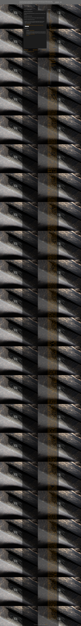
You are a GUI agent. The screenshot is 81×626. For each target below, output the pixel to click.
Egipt (48, 177)
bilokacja (53, 122)
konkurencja (55, 267)
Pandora (50, 379)
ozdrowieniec (49, 377)
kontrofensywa (53, 270)
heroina (54, 217)
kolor (51, 259)
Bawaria (50, 115)
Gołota (53, 207)
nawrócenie (49, 335)
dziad (49, 173)
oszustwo (49, 375)
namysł (51, 331)
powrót (56, 415)
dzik (48, 176)
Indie (53, 227)
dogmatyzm (53, 162)
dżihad (56, 176)
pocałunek (50, 396)
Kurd (48, 285)
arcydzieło (49, 103)
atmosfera (54, 106)
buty (52, 132)
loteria (54, 294)
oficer (54, 365)
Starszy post (44, 49)
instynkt (51, 231)
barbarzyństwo (49, 114)
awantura (48, 110)
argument (56, 103)
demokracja (55, 154)
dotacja (48, 166)
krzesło (50, 281)
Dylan (51, 169)
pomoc (51, 407)
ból (53, 127)
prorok (48, 429)
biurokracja (49, 124)
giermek (51, 203)
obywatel (53, 360)
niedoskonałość (49, 339)
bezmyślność (52, 117)
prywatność (52, 433)
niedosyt (51, 339)
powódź (54, 415)
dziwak (52, 176)
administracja (49, 89)
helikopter (49, 217)
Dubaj (54, 167)
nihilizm (56, 353)
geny (48, 202)
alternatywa (54, 93)
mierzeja (48, 314)
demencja (53, 153)
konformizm (49, 266)
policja (49, 404)
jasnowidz (48, 238)
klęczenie (48, 254)
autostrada (49, 109)
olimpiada (51, 369)
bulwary (48, 131)
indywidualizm (53, 228)
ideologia (49, 224)
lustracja (54, 295)
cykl (50, 143)
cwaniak (54, 142)
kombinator (51, 260)
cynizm (51, 143)
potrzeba (48, 414)
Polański (53, 403)
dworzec (54, 168)
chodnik (56, 136)
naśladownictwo (52, 333)
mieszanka (56, 314)
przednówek (49, 436)
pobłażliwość (54, 395)
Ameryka (49, 95)
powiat (56, 414)
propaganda (53, 428)
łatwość (53, 297)
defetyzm (48, 150)
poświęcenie (49, 413)
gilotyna (56, 203)
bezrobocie (49, 119)
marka (48, 303)
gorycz (51, 208)
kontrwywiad (51, 271)
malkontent (49, 300)
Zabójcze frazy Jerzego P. (52, 37)
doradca (54, 164)
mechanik (48, 308)
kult (54, 283)
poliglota (56, 404)
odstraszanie (52, 364)
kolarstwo (54, 257)
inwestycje (55, 234)
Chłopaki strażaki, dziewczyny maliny (52, 28)
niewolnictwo (55, 351)
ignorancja (55, 224)
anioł (56, 97)
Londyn (50, 294)
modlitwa (56, 321)
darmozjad (56, 149)
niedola (56, 338)
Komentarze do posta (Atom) (30, 51)
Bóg (50, 127)
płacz (55, 394)
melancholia (56, 310)
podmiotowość (49, 399)
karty (52, 247)
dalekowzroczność (55, 148)
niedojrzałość (52, 338)
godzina (53, 206)
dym (56, 169)
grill (52, 211)
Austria (54, 107)
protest (52, 430)
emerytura (55, 184)
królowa (48, 279)
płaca (54, 394)
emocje (54, 185)
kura (54, 284)
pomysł (56, 407)
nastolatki (49, 333)
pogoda (51, 402)
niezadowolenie (49, 352)
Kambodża (49, 243)
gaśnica (48, 200)
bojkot (53, 126)
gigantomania (53, 203)
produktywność (55, 425)
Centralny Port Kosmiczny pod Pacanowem (52, 39)
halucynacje (49, 215)
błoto (52, 125)
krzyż (56, 281)
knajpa (56, 256)
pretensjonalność (53, 423)
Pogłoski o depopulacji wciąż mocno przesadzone (52, 60)
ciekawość (49, 139)
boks (56, 126)
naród (56, 332)
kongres (56, 266)
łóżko (54, 298)
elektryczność (49, 183)
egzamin (48, 178)
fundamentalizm (49, 199)
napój (48, 332)
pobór (56, 395)
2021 (49, 16)
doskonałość (49, 165)
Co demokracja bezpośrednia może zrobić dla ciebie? (52, 62)
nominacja (49, 354)
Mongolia (48, 323)
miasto (50, 313)
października (50, 21)
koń (48, 273)
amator (56, 93)
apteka (54, 101)
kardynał (56, 246)
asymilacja (56, 105)
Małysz (50, 301)
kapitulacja (49, 245)
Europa (49, 189)
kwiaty (53, 286)
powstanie (49, 416)
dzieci (53, 174)
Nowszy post (26, 49)
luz (49, 296)
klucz (48, 256)
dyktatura (49, 169)
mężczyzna (54, 312)
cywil (48, 144)
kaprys (50, 245)
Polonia (56, 405)
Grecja (48, 211)
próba (56, 431)
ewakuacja (56, 189)
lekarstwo (51, 288)
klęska (50, 254)
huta (49, 223)
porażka (49, 410)
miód (51, 318)
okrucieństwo (49, 368)
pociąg (50, 397)
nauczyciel (52, 334)
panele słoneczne (53, 379)
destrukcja (54, 156)
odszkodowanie (55, 364)
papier (53, 380)
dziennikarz (51, 175)
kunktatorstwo (52, 284)
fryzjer (52, 198)
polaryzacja (56, 403)
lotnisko (56, 294)
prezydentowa (52, 424)
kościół (55, 275)
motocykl (53, 324)
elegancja (51, 182)
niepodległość (52, 343)
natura (49, 334)
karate (54, 246)
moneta (56, 322)
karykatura (54, 247)
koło (54, 259)
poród (56, 410)
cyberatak (56, 142)
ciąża (53, 138)
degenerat (56, 150)
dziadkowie (52, 173)
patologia (48, 384)
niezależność (53, 352)
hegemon (56, 216)
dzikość (49, 176)
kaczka (48, 241)
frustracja (49, 198)
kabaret (51, 240)
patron (48, 385)
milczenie (49, 316)
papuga (50, 381)
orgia (52, 373)
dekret (56, 151)
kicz (50, 251)
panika (56, 379)
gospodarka (55, 208)
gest (56, 202)
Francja (50, 197)
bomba (48, 127)
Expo (52, 190)
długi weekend (50, 159)
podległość (53, 398)
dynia (53, 170)
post (56, 412)
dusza (52, 168)
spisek (38, 25)
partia (48, 383)
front (56, 197)
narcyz (51, 332)
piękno (48, 390)
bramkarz (55, 127)
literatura (48, 292)
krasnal (53, 277)
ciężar (56, 140)
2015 (49, 78)
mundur (48, 326)
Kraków (51, 277)
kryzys (48, 281)
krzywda (54, 281)
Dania (54, 149)
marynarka (49, 305)
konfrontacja (53, 266)
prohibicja (54, 426)
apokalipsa (49, 101)
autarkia (56, 107)
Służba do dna (50, 33)
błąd (49, 125)
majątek (52, 299)
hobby (56, 219)
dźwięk (54, 176)
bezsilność (53, 119)
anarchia (54, 96)
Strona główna (35, 49)
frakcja (48, 197)
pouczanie (51, 414)
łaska (52, 297)
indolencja (49, 228)
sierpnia (50, 23)
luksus (52, 295)
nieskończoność (49, 346)
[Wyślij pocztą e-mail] (25, 26)
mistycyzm (56, 318)
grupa (55, 212)
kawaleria (51, 249)
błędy (50, 125)
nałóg (48, 331)
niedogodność (49, 338)
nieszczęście (49, 348)
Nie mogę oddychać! (51, 56)
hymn (54, 223)
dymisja (49, 170)
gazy (48, 201)
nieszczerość (55, 347)
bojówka (54, 126)
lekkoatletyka (49, 289)
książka (56, 282)
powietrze (52, 415)
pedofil (51, 386)
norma (53, 354)
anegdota (48, 97)
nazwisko (52, 335)
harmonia (51, 216)
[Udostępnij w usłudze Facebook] (27, 26)
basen (54, 114)
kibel (56, 250)
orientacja (55, 373)
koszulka (50, 275)
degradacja (49, 151)
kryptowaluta (52, 280)
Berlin (56, 115)
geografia (50, 202)
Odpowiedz (27, 35)
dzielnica (48, 175)
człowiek (54, 146)
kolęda (56, 258)
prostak (50, 429)
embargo (53, 184)
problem (56, 424)
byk (53, 132)
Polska (51, 406)
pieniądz (51, 389)
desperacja (50, 156)
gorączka (56, 207)
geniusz (56, 201)
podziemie (51, 401)
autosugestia (51, 109)
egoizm (53, 177)
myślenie (50, 327)
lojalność (56, 293)
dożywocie (56, 166)
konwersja (54, 272)
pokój (48, 403)
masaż (54, 305)
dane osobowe (51, 149)
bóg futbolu (52, 127)
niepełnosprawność (55, 342)
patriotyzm (55, 384)
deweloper (54, 157)
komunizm (55, 264)
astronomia (53, 105)
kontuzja (54, 271)
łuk (55, 298)
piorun (51, 391)
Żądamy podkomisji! (51, 32)
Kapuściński (54, 245)
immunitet (49, 226)
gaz (51, 200)
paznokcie (52, 385)
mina (50, 317)
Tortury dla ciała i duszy (52, 40)
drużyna (48, 167)
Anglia (54, 97)
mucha (54, 325)
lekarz (53, 288)
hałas (50, 215)
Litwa (53, 292)
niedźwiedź (56, 339)
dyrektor (53, 171)
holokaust (55, 220)
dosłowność (52, 165)
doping (50, 164)
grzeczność (55, 213)
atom (56, 106)
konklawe (52, 267)
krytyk (54, 280)
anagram (28, 25)
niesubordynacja (52, 347)
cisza (53, 141)
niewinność (49, 351)
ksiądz (51, 282)
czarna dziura (53, 144)
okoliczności (53, 367)
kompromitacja (55, 263)
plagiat (53, 393)
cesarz (50, 134)
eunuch (56, 188)
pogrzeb (56, 402)
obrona (48, 359)
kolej (48, 258)
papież (33, 25)
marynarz (51, 305)
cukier (52, 142)
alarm (56, 91)
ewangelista (49, 190)
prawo (54, 421)
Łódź (50, 298)
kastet (56, 247)
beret (54, 115)
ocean (52, 361)
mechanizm (51, 308)
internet (56, 233)
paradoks (53, 381)
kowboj (48, 276)
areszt (50, 103)
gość (50, 209)
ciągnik (51, 138)
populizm (51, 409)
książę (53, 282)
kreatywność (55, 277)
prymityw (52, 432)
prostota (56, 429)
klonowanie (53, 255)
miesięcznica (52, 314)
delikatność (53, 152)
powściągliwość (52, 416)
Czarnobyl (56, 144)
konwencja (49, 272)
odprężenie (49, 364)
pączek (56, 385)
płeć (56, 394)
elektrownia (55, 182)
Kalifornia (51, 242)
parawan (50, 382)
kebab (52, 250)
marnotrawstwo (53, 303)
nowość (54, 356)
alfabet (56, 92)
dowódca (53, 166)
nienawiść (55, 341)
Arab (56, 101)
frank (52, 197)
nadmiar (49, 328)
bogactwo (49, 126)
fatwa (51, 192)
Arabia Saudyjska (50, 102)
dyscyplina (56, 171)
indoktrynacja (55, 227)
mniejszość (49, 320)
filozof (50, 194)
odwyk (50, 365)
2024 (49, 13)
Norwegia (51, 355)
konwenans (56, 271)
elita (53, 183)
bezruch (51, 119)
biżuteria (52, 124)
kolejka (51, 258)
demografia (49, 154)
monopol (51, 323)
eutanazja (52, 189)
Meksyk (53, 310)
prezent (56, 423)
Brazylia (53, 128)
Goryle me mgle (51, 47)
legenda (48, 288)
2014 (49, 79)
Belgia (53, 115)
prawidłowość (50, 421)
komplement (56, 262)
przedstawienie (55, 436)
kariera (50, 247)
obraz (54, 358)
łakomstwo (56, 296)
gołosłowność (51, 207)
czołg (56, 146)
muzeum (53, 326)
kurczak (56, 284)
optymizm (54, 372)
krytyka (56, 280)
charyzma (51, 135)
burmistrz (48, 132)
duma (50, 168)
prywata (50, 433)
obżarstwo (49, 361)
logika (52, 293)
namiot (50, 331)
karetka (48, 247)
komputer (49, 264)
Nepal (52, 336)
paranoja (35, 25)
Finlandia (56, 194)
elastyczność (49, 182)
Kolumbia (53, 259)
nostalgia (54, 355)
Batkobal (48, 115)
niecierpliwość (52, 337)
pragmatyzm (55, 418)
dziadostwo (54, 173)
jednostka (56, 238)
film (48, 194)
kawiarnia (53, 249)
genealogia (52, 201)
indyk (51, 228)
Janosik (48, 237)
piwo (56, 392)
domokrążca (51, 163)
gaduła (56, 199)
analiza (51, 96)
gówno (54, 209)
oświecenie (49, 376)
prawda (51, 420)
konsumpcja (55, 269)
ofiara (52, 365)
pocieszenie (53, 397)
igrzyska (51, 225)
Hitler (55, 219)
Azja (56, 110)
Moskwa (48, 324)
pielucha (56, 388)
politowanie (49, 405)
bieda (48, 121)
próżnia (48, 432)
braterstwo (49, 128)
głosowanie (52, 204)
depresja (56, 155)
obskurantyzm (55, 359)
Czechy (56, 145)
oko (50, 367)
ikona (53, 225)
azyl (48, 111)
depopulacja (49, 155)
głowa (54, 204)
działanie (48, 174)
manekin (56, 302)
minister (52, 317)
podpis (56, 399)
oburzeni (51, 360)
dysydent (48, 173)
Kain (54, 241)
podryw (50, 400)
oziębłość (51, 377)
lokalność (48, 294)
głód (56, 204)
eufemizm (52, 188)
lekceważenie (55, 288)
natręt (48, 334)
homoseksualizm (53, 221)
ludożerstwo (50, 295)
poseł (48, 412)
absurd (53, 88)
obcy (56, 357)
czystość (56, 147)
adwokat (56, 89)
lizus (54, 292)
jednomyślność (53, 238)
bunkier (52, 131)
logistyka (54, 293)
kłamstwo (50, 256)
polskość (54, 406)
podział (49, 401)
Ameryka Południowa (54, 95)
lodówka (50, 293)
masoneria (50, 306)
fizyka (50, 195)
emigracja (49, 185)
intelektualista (51, 232)
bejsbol (52, 115)
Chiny (50, 136)
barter (53, 114)
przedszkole (49, 437)
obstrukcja (49, 360)
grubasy (51, 212)
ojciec (56, 366)
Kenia (55, 250)
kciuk (50, 250)
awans (56, 109)
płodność (48, 395)
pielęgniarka (51, 388)
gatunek (50, 200)
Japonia (50, 237)
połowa (56, 406)
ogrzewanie (53, 366)
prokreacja (53, 427)
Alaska (48, 92)
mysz (48, 327)
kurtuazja (53, 285)
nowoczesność (52, 356)
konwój (56, 272)
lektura (54, 289)
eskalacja (52, 187)
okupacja (56, 368)
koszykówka (52, 275)
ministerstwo (55, 317)
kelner (53, 250)
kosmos (54, 274)
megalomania (49, 310)
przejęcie (52, 437)
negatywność (55, 335)
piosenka (53, 391)
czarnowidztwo (49, 145)
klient (51, 254)
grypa (51, 213)
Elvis (48, 184)
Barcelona (52, 114)
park (51, 382)
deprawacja (53, 155)
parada (51, 381)
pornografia (51, 410)
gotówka (56, 209)
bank (49, 113)
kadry (52, 241)
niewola (52, 351)
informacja (56, 229)
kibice (48, 251)
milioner (51, 316)
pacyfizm (56, 377)
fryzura (54, 198)
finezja (53, 194)
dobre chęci (53, 160)
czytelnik (48, 148)
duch (56, 167)
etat (49, 188)
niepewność (49, 343)
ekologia (53, 178)
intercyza (51, 233)
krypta (50, 280)
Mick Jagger (52, 313)
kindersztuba (53, 252)
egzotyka (50, 178)
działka (50, 174)
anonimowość (49, 98)
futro (53, 199)
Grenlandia (51, 211)
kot (56, 275)
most (50, 324)
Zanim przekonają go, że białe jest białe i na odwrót (52, 49)
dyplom (56, 170)
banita (48, 113)
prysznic (48, 433)
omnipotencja (55, 369)
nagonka (51, 329)
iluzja (54, 225)
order (56, 372)
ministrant (48, 318)
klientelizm (54, 254)
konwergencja (51, 272)
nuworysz (54, 357)
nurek (52, 357)
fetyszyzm (54, 193)
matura (48, 307)
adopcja (51, 89)
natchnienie (56, 333)
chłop (54, 136)
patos (50, 384)
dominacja (49, 163)
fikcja (56, 193)
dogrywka (56, 162)
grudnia (50, 18)
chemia (56, 135)
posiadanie (51, 412)
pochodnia (56, 396)
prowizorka (51, 431)
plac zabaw (50, 393)
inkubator (56, 230)
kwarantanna (49, 286)
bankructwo (53, 113)
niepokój (56, 343)
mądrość (53, 307)
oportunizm (49, 371)
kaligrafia (53, 242)
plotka (49, 394)
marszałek (52, 304)
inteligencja (55, 232)
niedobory (56, 337)
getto (48, 203)
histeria (48, 219)
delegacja (48, 152)
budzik (52, 130)
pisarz (53, 392)
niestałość (56, 346)
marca (50, 69)
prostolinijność (53, 429)
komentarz (53, 260)
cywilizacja (50, 144)
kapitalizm (52, 244)
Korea (52, 273)
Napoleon (56, 331)
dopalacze (49, 164)
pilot (51, 390)
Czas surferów (50, 36)
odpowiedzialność (52, 363)
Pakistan (52, 378)
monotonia (53, 323)
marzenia (53, 305)
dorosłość (56, 164)
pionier (50, 391)
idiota (51, 224)
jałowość (56, 236)
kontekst (50, 270)
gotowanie (52, 209)
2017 (49, 75)
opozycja (54, 371)
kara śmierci (49, 246)
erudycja (48, 187)
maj (51, 299)
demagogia (56, 152)
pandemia (48, 379)
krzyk (52, 281)
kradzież (56, 276)
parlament (55, 382)
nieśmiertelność (52, 348)
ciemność (53, 139)
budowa (51, 130)
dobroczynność (52, 161)
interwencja (51, 234)
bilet (51, 122)
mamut (52, 302)
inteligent (48, 233)
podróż (48, 400)
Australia (52, 107)
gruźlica (50, 213)
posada (56, 411)
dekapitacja (54, 151)
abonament (53, 87)
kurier (49, 285)
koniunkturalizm (49, 267)
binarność (56, 122)
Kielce (51, 251)
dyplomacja (50, 171)
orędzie (48, 373)
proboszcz (48, 425)
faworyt (56, 192)
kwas (51, 286)
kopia (51, 273)
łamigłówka (49, 297)
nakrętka (54, 330)
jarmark (52, 237)
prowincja (49, 431)
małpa (48, 301)
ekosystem (56, 178)
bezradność (56, 118)
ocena (54, 361)
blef (53, 124)
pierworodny (54, 389)
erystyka (50, 187)
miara (48, 313)
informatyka (49, 230)
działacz (56, 173)
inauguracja (50, 227)
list (51, 291)
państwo (49, 380)
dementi (56, 153)
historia (51, 219)
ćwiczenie (51, 148)
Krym (56, 279)
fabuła (55, 190)
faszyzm (49, 192)
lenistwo (48, 290)
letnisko (51, 290)
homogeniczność (49, 221)
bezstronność (55, 119)
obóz (53, 358)
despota (52, 156)
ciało (48, 138)
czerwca (50, 25)
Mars (48, 304)
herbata (50, 217)
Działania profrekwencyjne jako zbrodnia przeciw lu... (53, 30)
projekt (48, 427)
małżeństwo (52, 301)
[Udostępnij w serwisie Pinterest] (28, 26)
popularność (49, 409)
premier (54, 422)
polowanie (49, 406)
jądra (51, 238)
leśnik (50, 290)
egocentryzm (50, 177)
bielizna (56, 121)
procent (53, 425)
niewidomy (53, 350)
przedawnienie (55, 435)
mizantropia (53, 319)
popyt (53, 409)
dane (49, 149)
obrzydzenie (50, 359)
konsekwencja (55, 268)
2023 (49, 14)
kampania (53, 243)
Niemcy (54, 340)
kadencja (51, 241)
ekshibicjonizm (49, 180)
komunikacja (51, 264)
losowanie (52, 294)
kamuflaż (56, 243)
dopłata (52, 164)
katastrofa (52, 248)
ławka (55, 297)
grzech (53, 213)
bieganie (50, 121)
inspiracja (49, 231)
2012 (49, 81)
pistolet (55, 392)
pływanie (51, 395)
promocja (50, 428)
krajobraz (48, 277)
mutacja (51, 326)
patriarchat (52, 384)
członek (52, 146)
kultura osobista (49, 284)
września (50, 22)
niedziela (53, 339)
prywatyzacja (55, 433)
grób (49, 212)
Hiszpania (53, 219)
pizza (48, 393)
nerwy (56, 336)
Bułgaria (51, 131)
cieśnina (54, 140)
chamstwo (53, 134)
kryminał (48, 280)
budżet (55, 130)
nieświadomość (55, 348)
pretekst (50, 423)
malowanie (51, 300)
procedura (51, 425)
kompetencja (49, 262)
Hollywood (53, 220)
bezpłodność (53, 118)
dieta (53, 158)
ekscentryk (52, 179)
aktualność (50, 91)
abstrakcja (49, 88)
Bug (56, 130)
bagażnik (53, 111)
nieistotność (49, 340)
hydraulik (52, 223)
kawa (48, 249)
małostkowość (55, 300)
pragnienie (49, 419)
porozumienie (54, 410)
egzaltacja (56, 177)
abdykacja (48, 87)
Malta (52, 300)
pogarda (49, 402)
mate (56, 306)
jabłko (50, 236)
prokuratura (55, 427)
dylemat (53, 169)
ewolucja (51, 190)
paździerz (54, 385)
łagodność (51, 296)
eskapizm (54, 187)
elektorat (53, 182)
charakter (49, 135)
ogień (56, 365)
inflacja (51, 229)
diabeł (29, 25)
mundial (56, 325)
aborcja (56, 87)
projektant (50, 427)
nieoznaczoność (49, 342)
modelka (53, 321)
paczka (48, 378)
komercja (56, 260)
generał (54, 201)
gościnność (49, 209)
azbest (52, 110)
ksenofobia (49, 282)
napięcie (54, 331)
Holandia (50, 220)
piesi (56, 389)
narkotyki (54, 332)
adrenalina (54, 89)
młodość (49, 319)
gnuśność (48, 206)
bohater (51, 126)
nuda (51, 357)
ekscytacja (56, 179)
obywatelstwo (55, 360)
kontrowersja (49, 271)
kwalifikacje (56, 285)
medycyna (55, 309)
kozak (50, 276)
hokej (48, 220)
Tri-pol (50, 63)
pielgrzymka (53, 388)
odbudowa (49, 362)
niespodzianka (53, 346)
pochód (48, 397)
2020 (49, 17)
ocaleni (50, 361)
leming (56, 289)
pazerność (50, 385)
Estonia (48, 188)
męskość (52, 312)
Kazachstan (56, 249)
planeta (56, 393)
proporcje (56, 428)
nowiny (50, 356)
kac (56, 240)
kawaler (49, 249)
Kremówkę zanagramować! (52, 53)
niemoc (56, 340)
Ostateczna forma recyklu (52, 45)
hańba (54, 215)
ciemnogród (51, 139)
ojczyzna (48, 367)
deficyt (50, 150)
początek (56, 397)
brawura (51, 128)
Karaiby (53, 246)
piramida (56, 391)
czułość (48, 147)
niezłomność (49, 353)
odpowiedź (56, 363)
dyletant (55, 169)
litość (51, 292)
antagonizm (55, 98)
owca (54, 376)
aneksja (50, 97)
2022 (49, 15)
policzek (51, 404)
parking (53, 382)
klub (56, 255)
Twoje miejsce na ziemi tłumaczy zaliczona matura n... (52, 55)
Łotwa (49, 298)
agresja (48, 90)
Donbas (53, 163)
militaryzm (53, 316)
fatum (50, 192)
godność (51, 206)
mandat (54, 302)
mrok (51, 325)
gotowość (54, 209)
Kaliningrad (56, 242)
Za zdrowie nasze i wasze (52, 41)
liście (56, 291)
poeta (56, 401)
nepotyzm (54, 336)
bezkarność (49, 117)
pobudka (48, 396)
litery (50, 292)
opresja (48, 372)
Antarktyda (49, 99)
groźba (48, 212)
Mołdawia (52, 322)
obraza (56, 358)
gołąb (56, 206)
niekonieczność (51, 340)
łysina (56, 298)
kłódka (52, 256)
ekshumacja (52, 180)
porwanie (52, 411)
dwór (56, 168)
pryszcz (56, 432)
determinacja (49, 157)
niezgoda (56, 352)
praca (52, 417)
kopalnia (49, 273)
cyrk (54, 143)
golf (55, 206)
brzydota (49, 130)
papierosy (55, 380)
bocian (56, 125)
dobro (56, 160)
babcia (49, 111)
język (56, 239)
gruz (56, 212)
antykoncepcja (52, 99)
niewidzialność (55, 350)
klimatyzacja (49, 255)
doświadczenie (55, 165)
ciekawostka (56, 138)
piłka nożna (54, 390)
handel (52, 215)
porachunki (56, 409)
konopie (51, 268)
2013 (49, 80)
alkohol (51, 93)
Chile (48, 136)
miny (50, 318)
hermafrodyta (52, 217)
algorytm (49, 93)
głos (50, 204)
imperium (54, 226)
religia (37, 25)
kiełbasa (53, 251)
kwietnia (50, 68)
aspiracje (48, 105)
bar (56, 113)
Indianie (52, 227)
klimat (56, 254)
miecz (54, 313)
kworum (56, 286)
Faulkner (54, 192)
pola (51, 403)
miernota (56, 313)
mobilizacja (53, 320)
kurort (51, 285)
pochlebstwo (53, 396)
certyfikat (48, 134)
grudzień (53, 212)
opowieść (51, 371)
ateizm (52, 106)
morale (56, 323)
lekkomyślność (51, 289)
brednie (56, 128)
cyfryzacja (49, 143)
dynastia (51, 170)
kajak (56, 241)
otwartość (52, 376)
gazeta (54, 200)
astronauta (51, 105)
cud (48, 142)
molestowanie (49, 322)
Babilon (51, 111)
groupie (56, 211)
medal (53, 308)
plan (54, 393)
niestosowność (49, 347)
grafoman (49, 210)
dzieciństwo (55, 174)
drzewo (52, 167)
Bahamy (56, 111)
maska (56, 305)
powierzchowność (49, 415)
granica (51, 210)
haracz (56, 215)
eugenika (54, 188)
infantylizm (49, 229)
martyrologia (55, 304)
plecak (48, 394)
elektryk (52, 183)
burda (56, 131)
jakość (54, 236)
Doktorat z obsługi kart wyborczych (52, 35)
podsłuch (52, 400)
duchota (48, 168)
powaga (54, 414)
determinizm (51, 157)
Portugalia (49, 411)
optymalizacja (51, 372)
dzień (53, 175)
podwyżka (56, 400)
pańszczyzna (51, 380)
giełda (49, 203)
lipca (50, 24)
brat (56, 127)
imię (56, 225)
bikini (50, 122)
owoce (56, 376)
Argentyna (53, 103)
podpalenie (54, 399)
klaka (56, 252)
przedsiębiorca (51, 436)
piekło (48, 388)
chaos (56, 134)
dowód (51, 166)
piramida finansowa (49, 392)
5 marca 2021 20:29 (32, 30)
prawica (48, 421)
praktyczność (51, 419)
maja (50, 67)
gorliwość (49, 208)
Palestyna (56, 378)
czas (54, 145)
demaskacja (49, 153)
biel (54, 121)
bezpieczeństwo (49, 118)
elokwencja (56, 183)
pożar (56, 417)
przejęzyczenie (55, 437)
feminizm (49, 193)
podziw (54, 401)
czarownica (52, 145)
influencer (53, 229)
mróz (52, 325)
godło (49, 206)
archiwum (56, 102)
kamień (51, 243)
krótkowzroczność (52, 279)
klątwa (50, 253)
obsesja (53, 359)
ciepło (56, 139)
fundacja (56, 198)
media (54, 308)
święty (40, 25)
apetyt (56, 100)
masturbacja (52, 306)
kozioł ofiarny (52, 276)
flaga (52, 195)
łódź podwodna (52, 298)
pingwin (48, 391)
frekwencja (54, 197)
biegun (52, 121)
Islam (31, 25)
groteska (54, 211)
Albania (50, 92)
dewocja (56, 157)
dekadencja (51, 151)
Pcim (48, 386)
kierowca (56, 251)
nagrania (56, 329)
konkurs (49, 268)
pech (49, 386)
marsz (49, 304)
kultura (56, 283)
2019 (49, 73)
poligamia (53, 404)
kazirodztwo (49, 250)
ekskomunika (55, 180)
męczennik (49, 312)
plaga (52, 393)
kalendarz (49, 242)
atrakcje (48, 107)
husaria (48, 223)
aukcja (50, 107)
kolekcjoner (53, 258)
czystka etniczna (53, 147)
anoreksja (52, 98)
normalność (49, 355)
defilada (52, 150)
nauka (54, 334)
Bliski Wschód (55, 124)
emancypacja (50, 184)
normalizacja (55, 354)
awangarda (54, 109)
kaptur (52, 245)
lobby (56, 292)
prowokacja (54, 431)
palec (53, 378)
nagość (53, 329)
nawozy (56, 334)
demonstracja (49, 154)
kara (56, 245)
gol (54, 206)
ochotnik (56, 361)
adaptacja (56, 88)
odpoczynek (49, 363)
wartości (42, 25)
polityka (52, 405)
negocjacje (49, 336)
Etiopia (50, 188)
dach (52, 148)
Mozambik (49, 325)
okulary (51, 368)
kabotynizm (54, 240)
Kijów (51, 252)
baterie (56, 114)
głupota (50, 205)
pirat (51, 392)
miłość (48, 317)
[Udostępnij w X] (26, 26)
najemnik (53, 330)
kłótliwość (54, 256)
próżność (50, 432)
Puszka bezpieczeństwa (52, 46)
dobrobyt (49, 161)
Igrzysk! (50, 26)
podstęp (54, 400)
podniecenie (52, 399)
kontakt (48, 270)
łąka (56, 297)
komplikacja (49, 263)
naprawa (49, 332)
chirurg (51, 136)
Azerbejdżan (54, 110)
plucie (51, 394)
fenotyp (51, 193)
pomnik (48, 407)
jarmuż (54, 237)
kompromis (51, 263)
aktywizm (52, 91)
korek (54, 273)
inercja (56, 228)
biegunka (53, 121)
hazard (53, 216)
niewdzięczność (49, 350)
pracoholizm (49, 418)
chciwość (54, 135)
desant (48, 156)
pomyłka (53, 407)
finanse (52, 194)
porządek (54, 411)
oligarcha (48, 369)
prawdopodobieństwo (55, 420)
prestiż (48, 423)
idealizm (56, 223)
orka (56, 373)
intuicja (53, 234)
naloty (56, 330)
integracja (48, 232)
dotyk (49, 166)
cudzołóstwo (50, 142)
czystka (50, 147)
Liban (56, 290)
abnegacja (51, 87)
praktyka (54, 419)
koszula (48, 275)
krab (54, 276)
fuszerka (52, 199)
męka (50, 312)
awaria (50, 110)
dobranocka (51, 160)
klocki (50, 255)
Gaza (52, 200)
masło (48, 306)
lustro (56, 295)
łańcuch (50, 297)
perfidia (54, 386)
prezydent (49, 424)
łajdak (53, 296)
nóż (49, 357)
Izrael (48, 236)
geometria (52, 202)
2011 (49, 82)
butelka (51, 132)
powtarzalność (55, 416)
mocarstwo (49, 321)
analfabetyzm (49, 96)
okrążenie (56, 367)
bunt (54, 131)
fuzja (54, 199)
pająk (49, 378)
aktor (48, 91)
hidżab (56, 217)
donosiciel (55, 163)
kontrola (56, 270)
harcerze (48, 216)
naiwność (51, 330)
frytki (50, 198)
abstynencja (51, 88)
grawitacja (56, 210)
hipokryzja (51, 218)
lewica (54, 290)
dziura (51, 176)
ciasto (49, 138)
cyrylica (56, 143)
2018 (49, 74)
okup (53, 368)
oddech (54, 362)
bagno (54, 111)
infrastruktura (52, 230)
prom (48, 428)
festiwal (52, 193)
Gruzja (48, 213)
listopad (54, 291)
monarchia (54, 322)
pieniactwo (49, 389)
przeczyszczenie (49, 435)
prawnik (53, 421)
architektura (53, 102)
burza (50, 132)
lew (52, 290)
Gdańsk (50, 201)
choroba (52, 137)
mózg (50, 325)
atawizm (50, 106)
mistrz (53, 318)
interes (53, 233)
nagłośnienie (49, 329)
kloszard (55, 255)
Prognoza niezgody (51, 31)
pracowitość (52, 418)
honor (50, 222)
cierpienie (49, 140)
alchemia (52, 92)
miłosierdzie (55, 316)
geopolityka (54, 202)
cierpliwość (51, 140)
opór (56, 371)
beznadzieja (55, 117)
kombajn (48, 260)
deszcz (56, 156)
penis (52, 386)
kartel (51, 247)
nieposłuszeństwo (55, 344)
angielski (52, 97)
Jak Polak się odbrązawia (52, 50)
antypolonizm (55, 99)
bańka (55, 113)
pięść (50, 390)
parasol (48, 382)
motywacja (55, 324)
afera (48, 89)
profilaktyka (49, 426)
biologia (51, 123)
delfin (50, 152)
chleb (53, 136)
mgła (56, 312)
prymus (54, 432)
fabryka (54, 190)
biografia (48, 123)
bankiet (51, 113)
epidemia (49, 186)
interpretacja (49, 234)
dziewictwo (55, 175)
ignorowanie (49, 225)
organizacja (50, 373)
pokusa (50, 403)
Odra (50, 364)
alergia (54, 92)
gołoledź (48, 207)
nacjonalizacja (55, 327)
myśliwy (52, 327)
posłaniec (54, 412)
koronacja (56, 273)
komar (56, 259)
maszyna (55, 306)
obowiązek (51, 358)
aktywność (54, 91)
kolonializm (49, 259)
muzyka (56, 326)
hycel (50, 223)
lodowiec (48, 293)
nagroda (49, 330)
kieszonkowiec (49, 252)
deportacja (51, 155)
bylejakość (55, 132)
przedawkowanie (52, 435)
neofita (51, 336)
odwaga (48, 365)
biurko (56, 123)
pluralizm (53, 394)
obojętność (49, 358)
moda (51, 321)
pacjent (53, 377)
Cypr (53, 143)
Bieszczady (49, 122)
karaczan (51, 246)
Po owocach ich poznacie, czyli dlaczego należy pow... (52, 52)
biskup (53, 123)
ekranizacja (49, 179)
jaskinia (56, 237)
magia (48, 299)
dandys (48, 149)
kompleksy (52, 262)
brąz (54, 128)
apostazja (52, 101)
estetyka (56, 187)
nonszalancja (51, 354)
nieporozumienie (49, 344)
